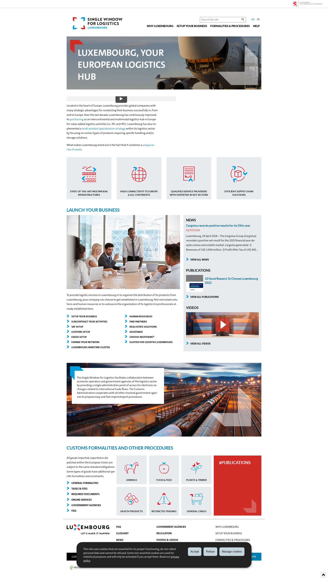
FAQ (73, 510)
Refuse (210, 551)
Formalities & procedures (230, 26)
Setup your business (192, 26)
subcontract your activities (89, 321)
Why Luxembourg (160, 26)
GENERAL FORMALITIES (84, 483)
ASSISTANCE (136, 332)
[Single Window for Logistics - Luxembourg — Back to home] (98, 23)
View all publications (204, 297)
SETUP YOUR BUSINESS (84, 316)
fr (258, 19)
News (119, 540)
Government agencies (171, 527)
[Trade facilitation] (164, 435)
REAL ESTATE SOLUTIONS (143, 326)
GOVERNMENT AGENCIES (86, 505)
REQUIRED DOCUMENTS (85, 494)
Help (256, 26)
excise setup (79, 337)
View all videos (200, 343)
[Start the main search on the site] (243, 19)
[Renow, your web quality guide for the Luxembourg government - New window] (76, 567)
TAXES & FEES (79, 488)
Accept (194, 551)
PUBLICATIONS (236, 462)
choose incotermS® (141, 337)
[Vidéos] (222, 337)
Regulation (164, 533)
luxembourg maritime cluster (90, 347)
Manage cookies (232, 551)
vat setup (77, 326)
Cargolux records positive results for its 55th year (218, 225)
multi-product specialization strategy (103, 128)
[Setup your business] (123, 288)
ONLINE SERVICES (81, 500)
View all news (199, 259)
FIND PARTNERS (138, 321)
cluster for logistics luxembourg (151, 342)
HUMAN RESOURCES (140, 316)
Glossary (122, 533)
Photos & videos (167, 540)
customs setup (80, 332)
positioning (77, 119)
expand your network (85, 342)
